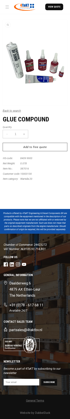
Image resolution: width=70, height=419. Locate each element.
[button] (7, 7)
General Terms (35, 400)
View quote (54, 6)
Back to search (12, 110)
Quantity (7, 127)
